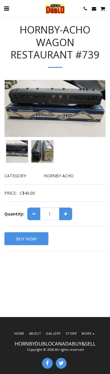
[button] (6, 8)
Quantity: (14, 214)
